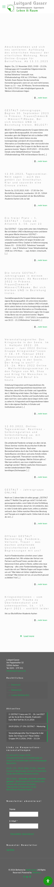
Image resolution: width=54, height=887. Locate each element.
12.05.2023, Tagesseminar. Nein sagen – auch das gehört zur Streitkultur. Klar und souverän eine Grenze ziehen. (26, 180)
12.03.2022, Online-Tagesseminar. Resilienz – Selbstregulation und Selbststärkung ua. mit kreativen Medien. (25, 432)
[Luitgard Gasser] (27, 6)
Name (12, 809)
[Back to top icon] (27, 864)
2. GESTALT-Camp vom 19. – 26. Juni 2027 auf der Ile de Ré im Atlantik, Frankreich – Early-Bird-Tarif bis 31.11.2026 (27, 717)
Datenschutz (16, 690)
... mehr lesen (41, 98)
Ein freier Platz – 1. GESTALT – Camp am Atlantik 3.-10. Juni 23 (23, 221)
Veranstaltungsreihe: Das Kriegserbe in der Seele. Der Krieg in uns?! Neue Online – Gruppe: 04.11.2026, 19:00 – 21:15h (26, 736)
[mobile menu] (3, 6)
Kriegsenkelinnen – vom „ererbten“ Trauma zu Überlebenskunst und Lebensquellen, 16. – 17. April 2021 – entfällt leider (27, 603)
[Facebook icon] (24, 877)
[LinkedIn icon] (27, 877)
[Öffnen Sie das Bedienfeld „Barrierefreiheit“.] (48, 881)
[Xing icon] (30, 877)
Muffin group (31, 870)
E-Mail (13, 821)
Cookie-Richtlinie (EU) (20, 695)
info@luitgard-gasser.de (16, 671)
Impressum (15, 685)
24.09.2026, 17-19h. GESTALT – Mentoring (27, 727)
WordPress (36, 873)
